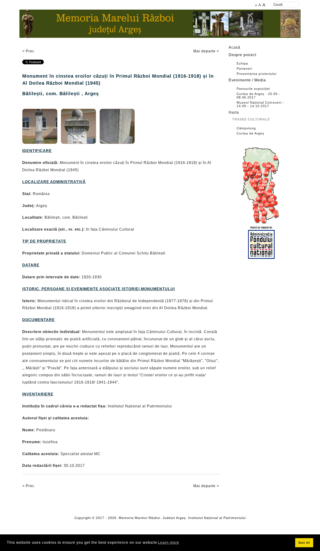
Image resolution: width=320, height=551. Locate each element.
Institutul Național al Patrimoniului (217, 518)
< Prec (28, 51)
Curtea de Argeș (250, 133)
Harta (234, 112)
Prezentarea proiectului (256, 74)
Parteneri (244, 68)
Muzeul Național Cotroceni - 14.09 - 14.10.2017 (260, 104)
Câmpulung (246, 128)
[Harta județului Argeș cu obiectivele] (261, 186)
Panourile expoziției (253, 89)
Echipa (242, 63)
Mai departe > (206, 51)
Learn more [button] (168, 542)
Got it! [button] (304, 542)
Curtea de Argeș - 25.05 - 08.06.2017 (258, 95)
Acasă (234, 47)
